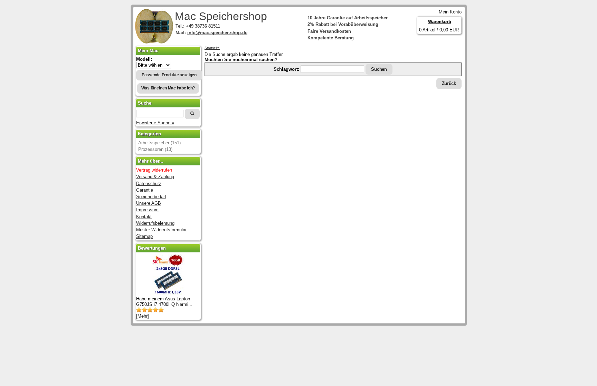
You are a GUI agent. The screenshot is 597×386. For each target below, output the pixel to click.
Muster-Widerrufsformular (161, 229)
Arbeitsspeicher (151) (159, 142)
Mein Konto (450, 12)
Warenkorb (439, 21)
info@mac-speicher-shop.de (217, 32)
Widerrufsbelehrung (155, 223)
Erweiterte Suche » (155, 122)
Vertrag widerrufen (154, 170)
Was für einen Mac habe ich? (168, 88)
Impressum (147, 209)
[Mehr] (142, 316)
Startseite (212, 48)
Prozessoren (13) (155, 149)
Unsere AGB (148, 203)
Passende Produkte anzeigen (169, 75)
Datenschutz (148, 183)
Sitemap (144, 236)
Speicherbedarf (151, 196)
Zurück (449, 83)
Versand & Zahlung (155, 176)
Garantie (144, 190)
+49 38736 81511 (203, 26)
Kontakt (144, 216)
